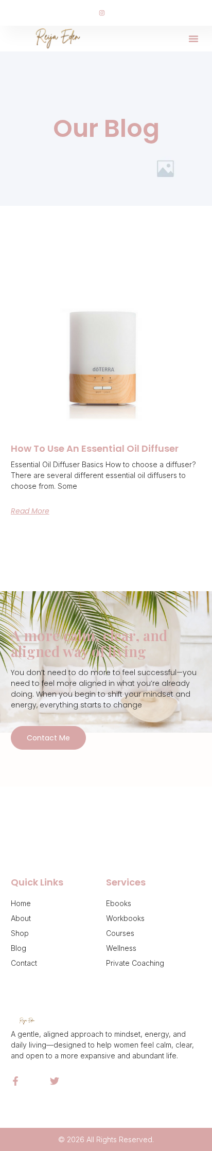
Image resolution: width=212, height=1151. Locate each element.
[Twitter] (54, 1081)
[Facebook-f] (15, 1081)
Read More (30, 511)
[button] (193, 38)
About (21, 918)
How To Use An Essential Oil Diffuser (95, 448)
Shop (20, 933)
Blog (18, 948)
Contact (24, 963)
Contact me (48, 738)
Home (21, 903)
